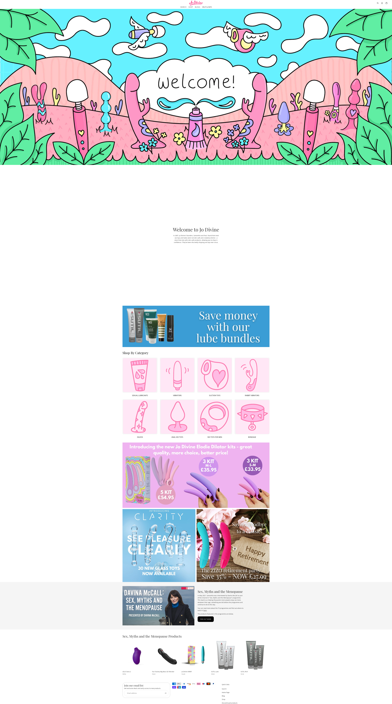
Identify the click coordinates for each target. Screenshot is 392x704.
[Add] (177, 666)
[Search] (377, 3)
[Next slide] (148, 655)
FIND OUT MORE (205, 619)
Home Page (225, 692)
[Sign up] (165, 693)
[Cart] (386, 3)
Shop (223, 699)
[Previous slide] (125, 655)
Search (224, 689)
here (205, 610)
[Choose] (148, 666)
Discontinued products (229, 703)
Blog (223, 696)
